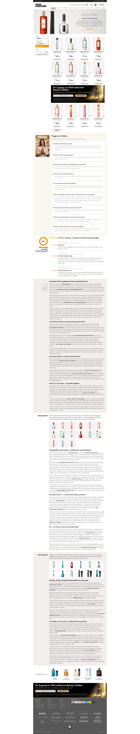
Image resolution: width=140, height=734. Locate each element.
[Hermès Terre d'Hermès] (77, 672)
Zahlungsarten (38, 703)
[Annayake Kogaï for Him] (89, 565)
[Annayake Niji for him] (53, 574)
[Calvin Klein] (70, 717)
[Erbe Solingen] (42, 721)
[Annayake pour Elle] (98, 434)
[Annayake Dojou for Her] (62, 426)
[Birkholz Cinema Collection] (99, 672)
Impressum (62, 701)
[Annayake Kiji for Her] (89, 426)
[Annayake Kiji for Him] (80, 565)
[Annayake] (54, 21)
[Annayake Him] (62, 565)
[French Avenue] (98, 721)
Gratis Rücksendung (39, 706)
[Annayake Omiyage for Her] (80, 434)
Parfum (59, 8)
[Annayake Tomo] (89, 574)
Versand (37, 701)
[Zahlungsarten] (88, 702)
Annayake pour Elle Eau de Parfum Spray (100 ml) (69, 243)
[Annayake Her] (71, 426)
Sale (103, 8)
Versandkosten (48, 731)
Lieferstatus (50, 701)
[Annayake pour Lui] (80, 574)
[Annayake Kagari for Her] (80, 426)
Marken (53, 8)
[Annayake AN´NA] (53, 426)
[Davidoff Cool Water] (54, 672)
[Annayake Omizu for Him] (71, 574)
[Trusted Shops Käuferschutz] (95, 4)
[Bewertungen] (90, 29)
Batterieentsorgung (51, 707)
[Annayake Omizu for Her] (89, 434)
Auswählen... (38, 38)
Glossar (49, 706)
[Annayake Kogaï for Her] (98, 426)
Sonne (87, 8)
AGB (61, 703)
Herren (77, 8)
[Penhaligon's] (56, 721)
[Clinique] (56, 714)
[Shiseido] (70, 714)
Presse (61, 709)
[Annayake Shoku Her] (53, 443)
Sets (92, 8)
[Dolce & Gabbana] (56, 717)
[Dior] (84, 717)
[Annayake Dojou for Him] (53, 565)
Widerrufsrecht (62, 704)
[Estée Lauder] (42, 717)
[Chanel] (98, 714)
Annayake (46, 286)
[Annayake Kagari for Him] (71, 565)
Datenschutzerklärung (57, 99)
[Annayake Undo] (98, 574)
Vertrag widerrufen (39, 707)
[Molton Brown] (70, 721)
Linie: (37, 36)
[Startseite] (35, 1)
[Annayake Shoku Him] (62, 443)
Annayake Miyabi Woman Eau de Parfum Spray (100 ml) (70, 254)
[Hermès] (98, 717)
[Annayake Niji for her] (71, 434)
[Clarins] (84, 714)
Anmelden (101, 4)
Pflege (65, 8)
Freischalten (80, 95)
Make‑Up (70, 8)
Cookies (61, 707)
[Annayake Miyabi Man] (98, 565)
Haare (82, 8)
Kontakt (49, 703)
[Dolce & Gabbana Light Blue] (88, 672)
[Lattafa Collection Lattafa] (66, 672)
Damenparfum (41, 46)
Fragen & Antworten (51, 704)
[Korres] (84, 721)
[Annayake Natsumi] (62, 434)
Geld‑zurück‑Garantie (40, 704)
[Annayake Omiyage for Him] (62, 574)
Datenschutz (62, 706)
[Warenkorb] (91, 4)
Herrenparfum (41, 43)
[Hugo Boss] (42, 714)
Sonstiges (98, 8)
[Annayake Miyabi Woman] (53, 434)
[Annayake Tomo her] (71, 443)
